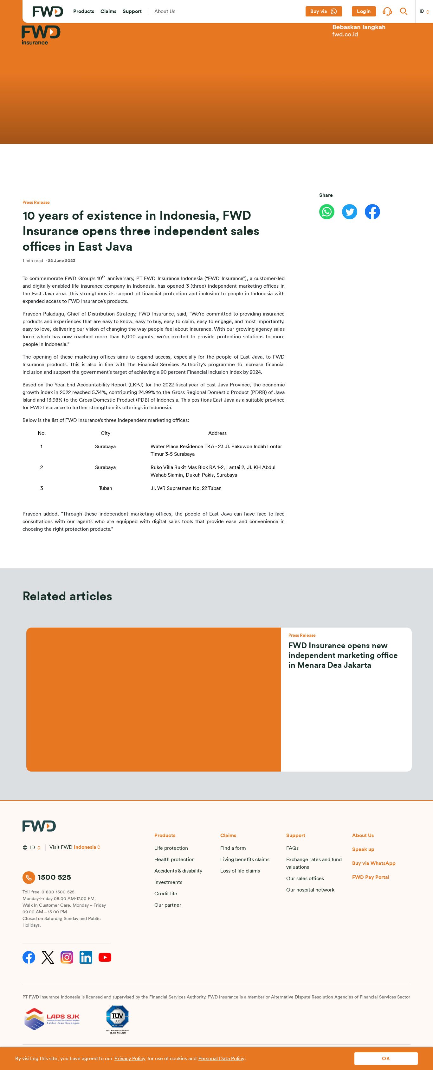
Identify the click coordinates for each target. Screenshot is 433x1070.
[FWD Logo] (48, 11)
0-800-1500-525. (59, 892)
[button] (83, 11)
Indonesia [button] (85, 847)
